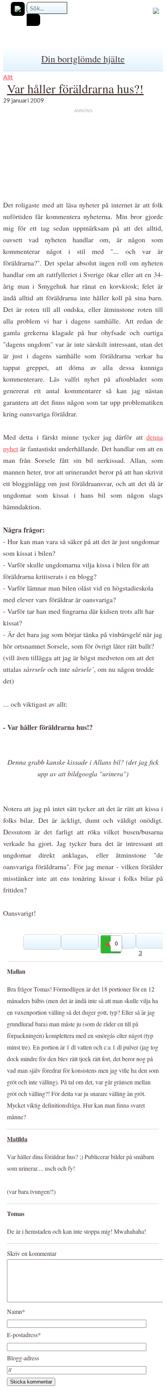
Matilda (17, 1138)
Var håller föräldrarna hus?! (75, 88)
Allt (8, 76)
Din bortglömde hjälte (83, 59)
